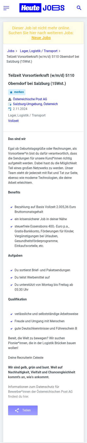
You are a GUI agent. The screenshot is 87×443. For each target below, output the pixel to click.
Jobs (10, 51)
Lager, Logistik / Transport (38, 51)
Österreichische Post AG (30, 99)
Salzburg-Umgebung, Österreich (35, 104)
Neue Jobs (41, 37)
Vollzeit (13, 121)
